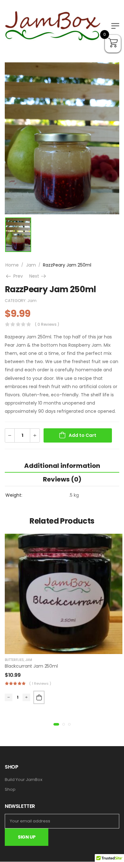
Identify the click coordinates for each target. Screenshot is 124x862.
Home (12, 265)
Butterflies (14, 660)
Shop (10, 789)
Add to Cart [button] (39, 697)
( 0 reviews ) (47, 324)
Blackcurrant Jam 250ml (31, 666)
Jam (31, 265)
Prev (17, 276)
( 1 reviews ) (40, 683)
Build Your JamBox (23, 779)
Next (38, 276)
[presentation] (56, 724)
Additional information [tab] (62, 465)
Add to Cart (82, 435)
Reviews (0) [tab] (62, 479)
